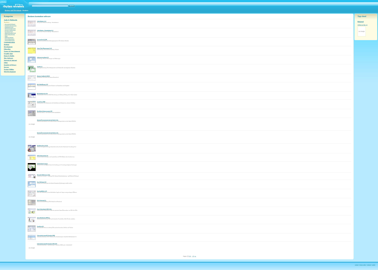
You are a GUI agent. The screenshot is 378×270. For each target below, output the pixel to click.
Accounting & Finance (10, 24)
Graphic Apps (8, 53)
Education (7, 49)
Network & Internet (10, 60)
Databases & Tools (9, 27)
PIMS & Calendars (9, 37)
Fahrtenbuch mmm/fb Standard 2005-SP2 (47, 243)
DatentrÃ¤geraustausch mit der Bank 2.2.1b (47, 132)
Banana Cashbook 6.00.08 (43, 76)
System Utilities (9, 69)
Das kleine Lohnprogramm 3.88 (44, 111)
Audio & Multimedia (10, 20)
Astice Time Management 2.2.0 (44, 48)
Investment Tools (9, 31)
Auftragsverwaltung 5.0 (43, 57)
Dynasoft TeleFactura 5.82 (43, 174)
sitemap (369, 264)
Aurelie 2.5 (39, 66)
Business (6, 22)
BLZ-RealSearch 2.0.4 (42, 93)
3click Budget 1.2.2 (41, 21)
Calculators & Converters (10, 25)
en (4, 1)
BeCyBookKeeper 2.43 (42, 84)
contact (356, 264)
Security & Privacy (10, 65)
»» (195, 256)
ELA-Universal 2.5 (41, 200)
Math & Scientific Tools (10, 33)
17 (193, 256)
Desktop (6, 44)
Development (8, 47)
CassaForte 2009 (41, 101)
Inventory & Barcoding (10, 30)
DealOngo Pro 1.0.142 (42, 145)
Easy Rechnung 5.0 (41, 182)
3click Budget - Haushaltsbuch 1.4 (45, 30)
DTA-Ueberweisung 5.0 (42, 155)
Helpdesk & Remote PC (10, 28)
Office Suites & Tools (10, 34)
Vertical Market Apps (9, 40)
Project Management (9, 39)
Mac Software (8, 58)
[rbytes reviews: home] (13, 7)
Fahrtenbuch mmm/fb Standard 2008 (46, 235)
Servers (6, 67)
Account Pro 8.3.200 (42, 39)
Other (6, 36)
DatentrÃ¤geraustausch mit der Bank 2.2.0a (47, 120)
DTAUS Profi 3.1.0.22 (42, 163)
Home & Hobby (9, 56)
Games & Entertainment (12, 51)
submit (373, 264)
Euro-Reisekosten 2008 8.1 (43, 217)
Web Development (10, 71)
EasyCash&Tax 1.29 (42, 191)
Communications (9, 42)
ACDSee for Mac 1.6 (362, 25)
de (2, 1)
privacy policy (362, 264)
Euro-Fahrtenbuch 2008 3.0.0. (44, 209)
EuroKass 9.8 (40, 226)
